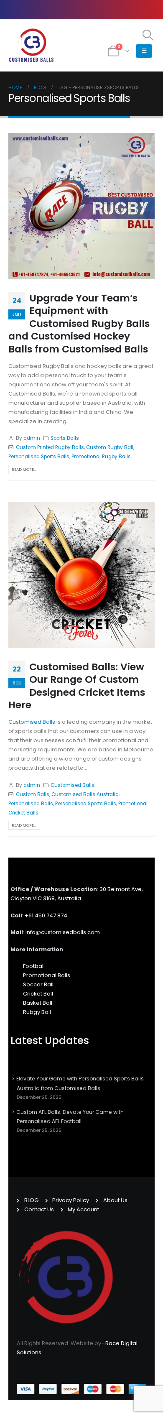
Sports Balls (65, 438)
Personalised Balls (30, 803)
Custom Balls (32, 794)
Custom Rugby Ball (109, 447)
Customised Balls (31, 722)
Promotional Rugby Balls (101, 456)
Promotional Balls (38, 975)
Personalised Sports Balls (38, 456)
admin (31, 438)
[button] (148, 35)
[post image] (81, 206)
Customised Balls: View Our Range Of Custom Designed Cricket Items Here (76, 686)
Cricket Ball (30, 994)
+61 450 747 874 (37, 915)
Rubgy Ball (29, 1012)
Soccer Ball (30, 984)
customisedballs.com (54, 932)
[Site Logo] (31, 45)
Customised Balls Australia (85, 794)
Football (25, 966)
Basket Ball (29, 1003)
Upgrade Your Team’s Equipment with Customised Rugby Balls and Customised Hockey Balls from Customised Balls (79, 323)
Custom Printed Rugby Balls (50, 447)
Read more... (24, 469)
